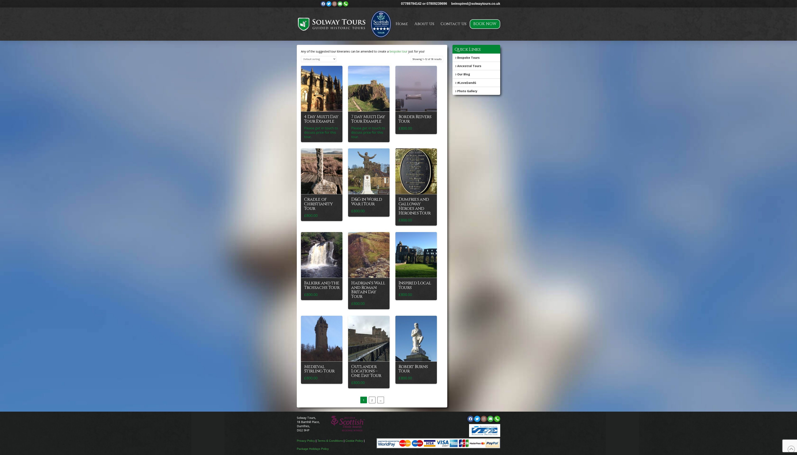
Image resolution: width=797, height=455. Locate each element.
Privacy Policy (306, 440)
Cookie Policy (354, 440)
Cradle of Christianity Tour (318, 204)
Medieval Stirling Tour (319, 369)
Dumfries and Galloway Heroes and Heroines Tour (414, 206)
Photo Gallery (467, 91)
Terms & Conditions (330, 440)
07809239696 (437, 3)
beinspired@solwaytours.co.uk (475, 3)
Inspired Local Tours (414, 285)
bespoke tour (398, 51)
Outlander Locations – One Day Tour (366, 371)
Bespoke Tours (468, 58)
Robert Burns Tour (413, 369)
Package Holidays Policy (313, 448)
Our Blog (463, 74)
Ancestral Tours (469, 66)
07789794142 (411, 3)
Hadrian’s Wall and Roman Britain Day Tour (368, 290)
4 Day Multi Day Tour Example (321, 119)
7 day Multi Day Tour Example (368, 119)
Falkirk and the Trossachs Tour (321, 285)
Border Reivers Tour (415, 119)
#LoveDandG (466, 83)
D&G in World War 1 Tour (366, 202)
